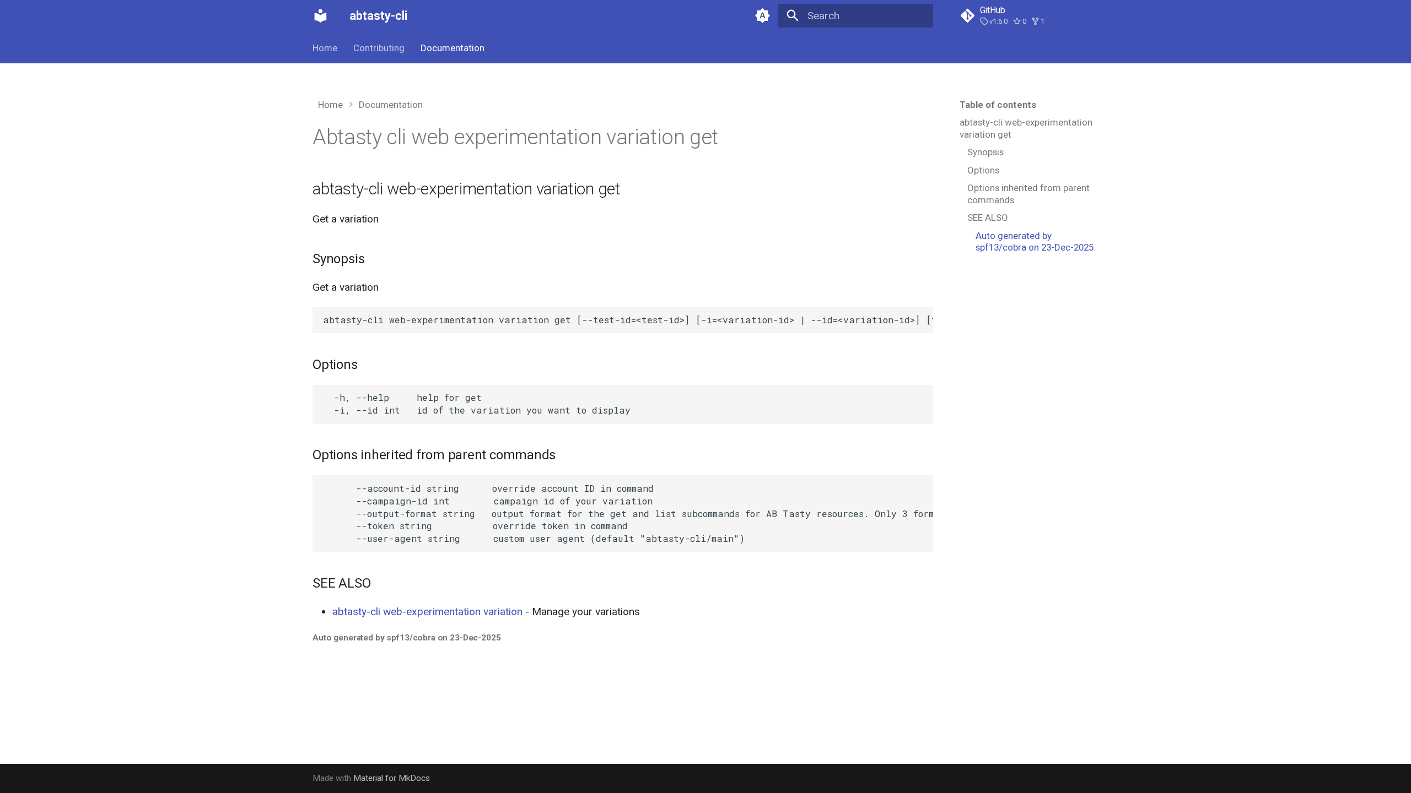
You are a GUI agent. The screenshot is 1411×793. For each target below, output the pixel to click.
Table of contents (998, 104)
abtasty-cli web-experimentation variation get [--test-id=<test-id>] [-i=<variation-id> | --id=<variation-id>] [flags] (628, 319)
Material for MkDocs (391, 778)
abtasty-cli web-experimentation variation (427, 611)
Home (325, 47)
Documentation (452, 47)
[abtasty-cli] (321, 16)
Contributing (379, 47)
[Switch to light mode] (762, 16)
